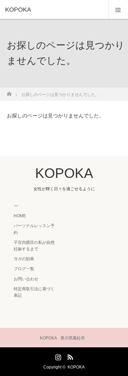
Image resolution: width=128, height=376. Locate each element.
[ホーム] (9, 92)
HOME (20, 215)
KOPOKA (18, 9)
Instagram (57, 356)
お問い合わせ (26, 279)
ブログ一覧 (24, 268)
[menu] (118, 9)
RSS (69, 356)
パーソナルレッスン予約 (34, 229)
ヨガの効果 (24, 258)
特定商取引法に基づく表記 (34, 292)
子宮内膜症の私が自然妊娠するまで (34, 245)
